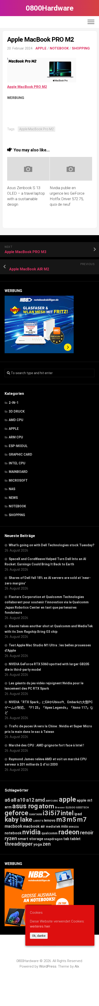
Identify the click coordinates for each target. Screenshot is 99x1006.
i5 (51, 813)
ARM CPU (16, 437)
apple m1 (85, 800)
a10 (21, 800)
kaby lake (18, 819)
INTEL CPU (17, 463)
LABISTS (38, 820)
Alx (77, 966)
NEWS (13, 498)
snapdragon (53, 839)
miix (64, 826)
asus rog (25, 806)
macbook (13, 826)
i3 (45, 813)
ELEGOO (70, 807)
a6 (7, 800)
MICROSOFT (18, 480)
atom (46, 806)
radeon (68, 832)
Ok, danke (39, 935)
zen (47, 844)
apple (67, 799)
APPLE (41, 48)
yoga (37, 844)
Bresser (60, 807)
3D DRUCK (17, 411)
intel (67, 813)
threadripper (19, 844)
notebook (13, 833)
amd (40, 800)
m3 (61, 819)
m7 (82, 819)
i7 (57, 813)
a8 (13, 800)
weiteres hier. (40, 926)
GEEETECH (82, 807)
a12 (30, 800)
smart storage (30, 839)
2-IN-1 (13, 403)
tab (66, 839)
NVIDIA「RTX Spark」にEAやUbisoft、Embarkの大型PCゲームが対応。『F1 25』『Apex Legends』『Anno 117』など (49, 707)
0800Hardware (49, 8)
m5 (71, 819)
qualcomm (49, 833)
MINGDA (74, 826)
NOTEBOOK (59, 48)
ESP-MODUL (18, 446)
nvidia (31, 832)
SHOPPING (81, 48)
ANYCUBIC (52, 800)
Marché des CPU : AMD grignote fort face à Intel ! (46, 745)
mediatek (53, 826)
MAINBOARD (18, 472)
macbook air (34, 826)
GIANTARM (35, 814)
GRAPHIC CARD (20, 454)
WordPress (47, 966)
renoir (86, 832)
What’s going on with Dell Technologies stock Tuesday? (51, 545)
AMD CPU (16, 420)
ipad (78, 814)
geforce (16, 813)
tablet (75, 839)
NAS (12, 489)
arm (8, 807)
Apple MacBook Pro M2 (36, 129)
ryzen (11, 838)
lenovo (49, 820)
